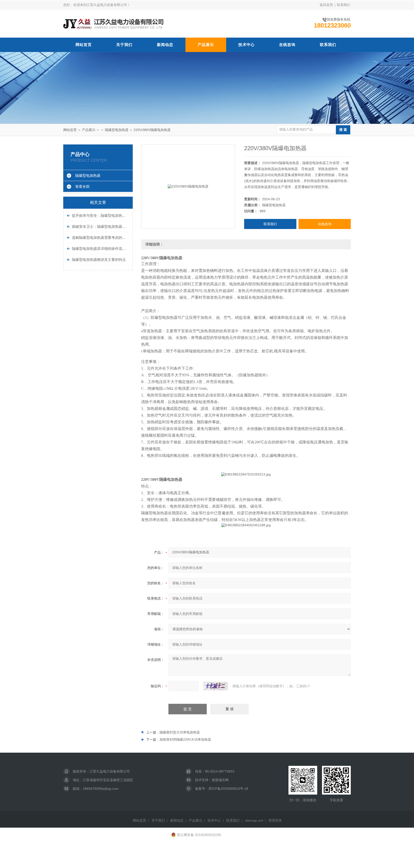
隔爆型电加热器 (116, 130)
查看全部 (82, 186)
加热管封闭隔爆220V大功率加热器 (185, 739)
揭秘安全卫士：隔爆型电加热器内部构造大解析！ (100, 226)
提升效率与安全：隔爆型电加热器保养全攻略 (100, 215)
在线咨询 (287, 45)
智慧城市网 (220, 780)
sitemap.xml (254, 820)
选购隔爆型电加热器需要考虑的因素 (100, 237)
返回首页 (326, 5)
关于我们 (124, 45)
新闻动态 (165, 45)
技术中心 (246, 45)
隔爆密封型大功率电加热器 (180, 732)
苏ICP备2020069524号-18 (228, 788)
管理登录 (275, 820)
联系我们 (343, 5)
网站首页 (83, 45)
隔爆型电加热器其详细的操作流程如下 (100, 248)
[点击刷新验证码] (216, 686)
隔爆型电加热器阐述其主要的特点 (99, 260)
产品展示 (206, 45)
